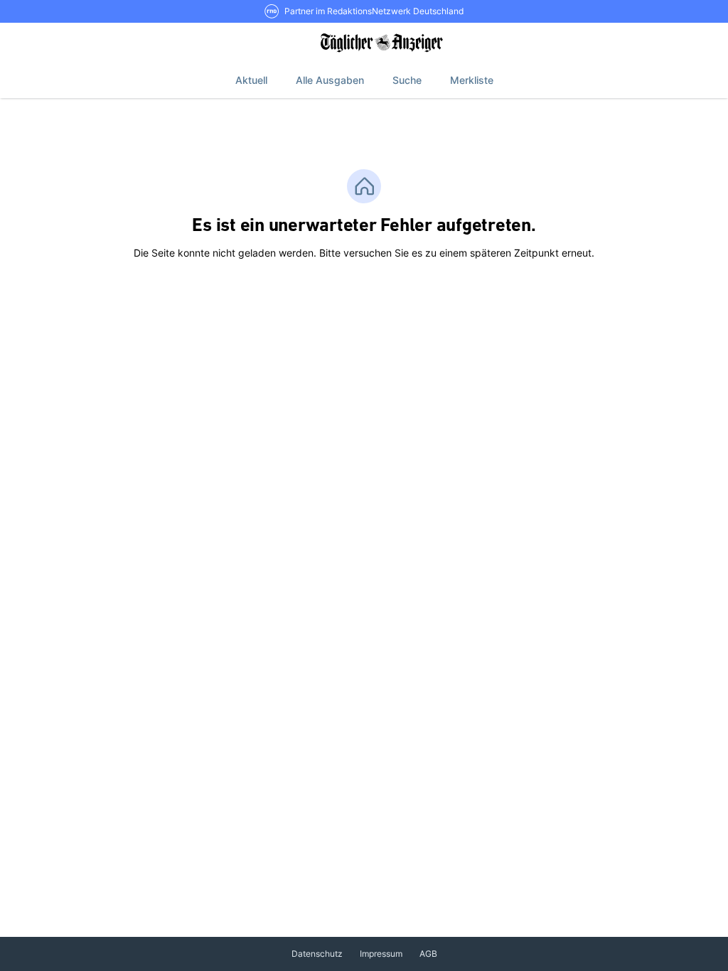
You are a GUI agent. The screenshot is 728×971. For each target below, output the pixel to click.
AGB (428, 953)
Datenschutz (317, 953)
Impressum (381, 953)
